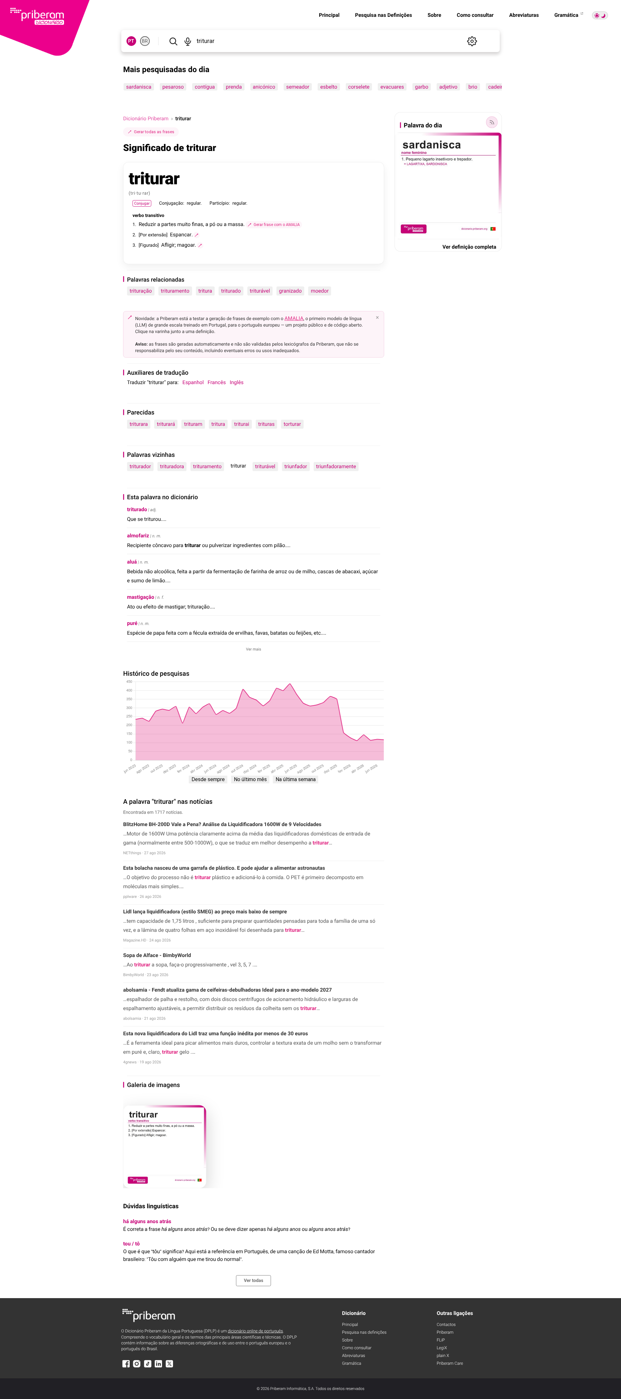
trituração (141, 291)
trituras (266, 424)
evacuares (392, 87)
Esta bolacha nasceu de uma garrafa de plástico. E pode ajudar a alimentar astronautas (224, 868)
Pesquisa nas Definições (383, 15)
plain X (443, 1355)
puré (132, 623)
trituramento (175, 291)
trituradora (172, 466)
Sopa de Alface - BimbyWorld (157, 955)
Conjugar (142, 203)
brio (472, 87)
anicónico (264, 87)
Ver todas (253, 1280)
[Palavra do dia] (491, 122)
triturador (140, 466)
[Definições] (472, 41)
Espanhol (193, 382)
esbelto (328, 87)
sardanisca (138, 87)
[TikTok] (148, 1367)
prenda (234, 87)
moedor (320, 291)
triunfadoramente (336, 466)
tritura (205, 291)
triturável (260, 291)
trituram (193, 424)
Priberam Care (450, 1363)
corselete (358, 87)
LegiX (442, 1348)
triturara (139, 424)
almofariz (138, 536)
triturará (166, 424)
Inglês (237, 382)
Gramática (567, 15)
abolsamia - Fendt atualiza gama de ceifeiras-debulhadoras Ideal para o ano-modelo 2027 (227, 990)
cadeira (496, 87)
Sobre (434, 15)
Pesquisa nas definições (364, 1332)
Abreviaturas (524, 15)
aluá (132, 562)
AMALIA (294, 318)
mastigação (140, 597)
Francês (217, 382)
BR (145, 41)
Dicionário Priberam (146, 118)
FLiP (441, 1340)
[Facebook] (126, 1367)
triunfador (295, 466)
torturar (292, 424)
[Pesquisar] (173, 41)
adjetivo (448, 87)
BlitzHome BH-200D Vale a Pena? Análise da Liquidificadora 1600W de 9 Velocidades (222, 824)
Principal (329, 15)
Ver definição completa (469, 247)
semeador (297, 87)
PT (131, 41)
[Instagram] (137, 1367)
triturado (231, 291)
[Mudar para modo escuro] (600, 15)
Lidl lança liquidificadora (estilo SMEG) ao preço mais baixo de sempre (205, 912)
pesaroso (173, 87)
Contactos (446, 1324)
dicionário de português (255, 1331)
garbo (421, 87)
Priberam (445, 1332)
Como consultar (475, 15)
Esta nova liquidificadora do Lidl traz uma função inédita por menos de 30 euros (215, 1033)
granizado (290, 291)
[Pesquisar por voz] (187, 41)
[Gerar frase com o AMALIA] (196, 235)
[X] (169, 1367)
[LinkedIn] (158, 1367)
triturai (241, 424)
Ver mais (253, 649)
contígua (205, 87)
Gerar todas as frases (154, 131)
